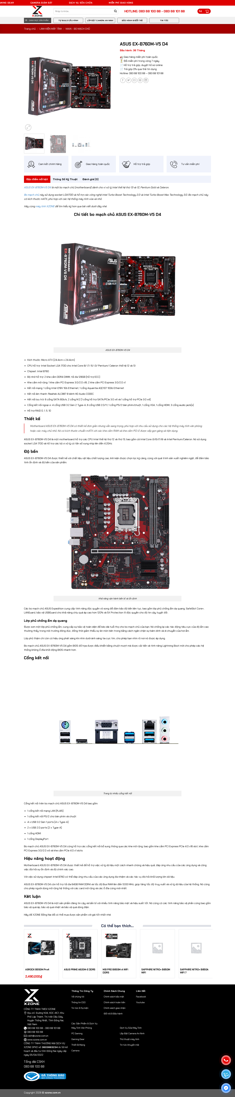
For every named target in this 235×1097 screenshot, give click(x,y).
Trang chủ (30, 28)
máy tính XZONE (45, 206)
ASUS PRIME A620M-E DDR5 (79, 969)
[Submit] (115, 11)
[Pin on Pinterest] (140, 80)
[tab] (37, 179)
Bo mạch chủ (31, 194)
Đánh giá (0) (90, 179)
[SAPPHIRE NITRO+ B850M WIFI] (157, 948)
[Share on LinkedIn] (146, 80)
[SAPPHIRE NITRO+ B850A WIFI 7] (196, 948)
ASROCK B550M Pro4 (37, 969)
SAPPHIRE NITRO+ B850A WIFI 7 (194, 971)
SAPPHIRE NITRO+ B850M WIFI (155, 971)
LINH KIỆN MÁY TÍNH (51, 28)
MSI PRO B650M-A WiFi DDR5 (115, 971)
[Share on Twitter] (128, 80)
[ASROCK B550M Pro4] (41, 948)
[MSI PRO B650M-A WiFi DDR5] (119, 948)
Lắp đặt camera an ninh (100, 20)
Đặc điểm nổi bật (37, 179)
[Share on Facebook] (122, 80)
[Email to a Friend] (134, 80)
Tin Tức (164, 20)
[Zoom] (28, 127)
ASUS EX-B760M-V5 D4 (37, 187)
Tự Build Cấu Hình (68, 20)
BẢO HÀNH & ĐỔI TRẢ (132, 20)
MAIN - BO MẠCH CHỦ (78, 28)
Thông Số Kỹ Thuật (65, 179)
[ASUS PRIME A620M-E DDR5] (80, 948)
